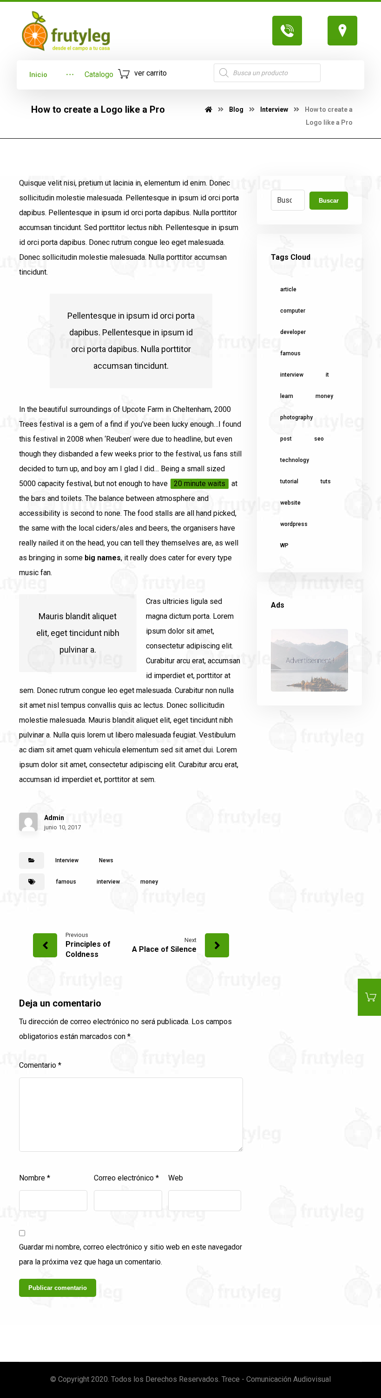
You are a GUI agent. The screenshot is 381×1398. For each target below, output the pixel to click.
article (288, 289)
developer (293, 332)
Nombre (34, 1178)
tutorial (289, 481)
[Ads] (309, 660)
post (286, 439)
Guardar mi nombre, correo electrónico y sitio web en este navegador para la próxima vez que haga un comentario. (130, 1254)
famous (66, 882)
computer (292, 311)
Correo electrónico (126, 1178)
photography (296, 417)
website (290, 503)
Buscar (329, 200)
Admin (54, 818)
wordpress (294, 524)
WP (284, 545)
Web (175, 1178)
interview (108, 882)
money (149, 882)
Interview (67, 860)
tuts (326, 481)
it (327, 375)
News (106, 860)
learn (286, 396)
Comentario (40, 1065)
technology (294, 460)
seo (319, 439)
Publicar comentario (57, 1287)
